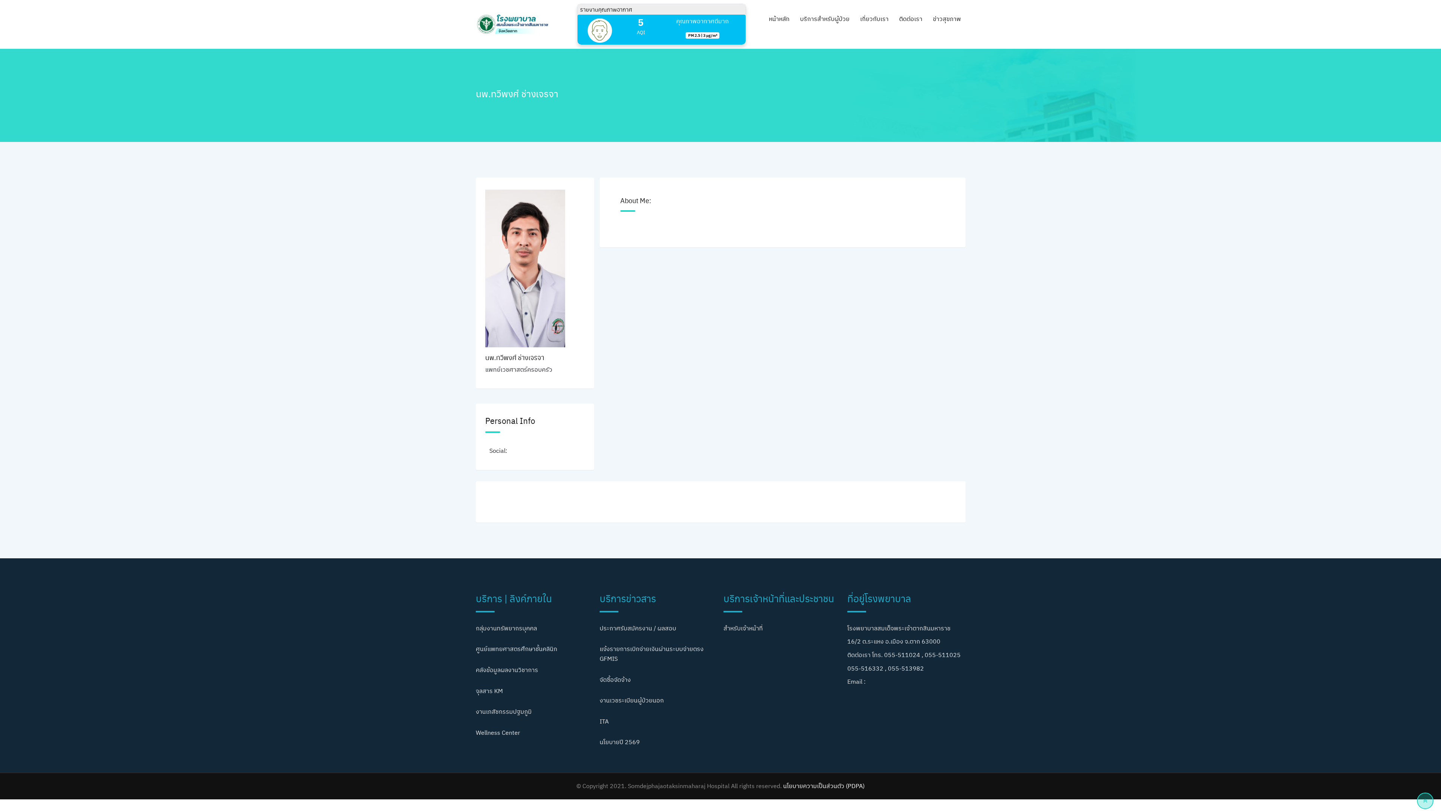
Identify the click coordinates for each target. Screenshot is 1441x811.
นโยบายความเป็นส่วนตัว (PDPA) (824, 786)
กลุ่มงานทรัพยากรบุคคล (506, 628)
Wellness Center (498, 732)
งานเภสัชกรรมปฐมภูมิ (504, 711)
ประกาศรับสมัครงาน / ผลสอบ (638, 628)
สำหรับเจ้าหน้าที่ (743, 628)
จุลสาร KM (489, 691)
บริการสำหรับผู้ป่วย (825, 19)
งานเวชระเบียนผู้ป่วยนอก (632, 700)
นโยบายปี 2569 (620, 742)
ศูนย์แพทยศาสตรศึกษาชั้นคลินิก (516, 649)
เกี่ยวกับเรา (874, 19)
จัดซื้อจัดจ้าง (615, 679)
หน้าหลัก (779, 19)
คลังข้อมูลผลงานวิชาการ (507, 670)
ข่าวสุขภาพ (947, 19)
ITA (604, 721)
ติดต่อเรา (910, 19)
